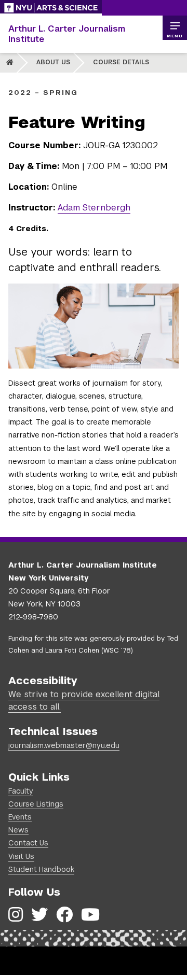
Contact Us (28, 842)
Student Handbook (41, 869)
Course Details (121, 62)
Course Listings (35, 804)
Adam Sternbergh (94, 207)
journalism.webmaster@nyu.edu (63, 745)
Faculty (20, 791)
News (18, 830)
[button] (174, 28)
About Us (53, 62)
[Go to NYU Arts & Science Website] (51, 8)
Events (20, 817)
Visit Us (21, 856)
